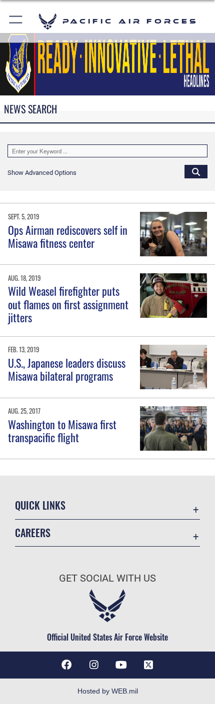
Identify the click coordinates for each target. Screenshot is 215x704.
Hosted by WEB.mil (108, 691)
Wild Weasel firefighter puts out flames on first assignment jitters (68, 304)
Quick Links (40, 505)
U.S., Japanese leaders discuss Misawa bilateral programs (67, 369)
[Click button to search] (196, 171)
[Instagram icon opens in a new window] (94, 665)
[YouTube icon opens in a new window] (121, 665)
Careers (32, 533)
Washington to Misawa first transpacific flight (62, 430)
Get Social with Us (107, 578)
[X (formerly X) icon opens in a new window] (148, 665)
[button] (16, 21)
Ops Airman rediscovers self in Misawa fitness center (68, 236)
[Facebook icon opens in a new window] (66, 665)
